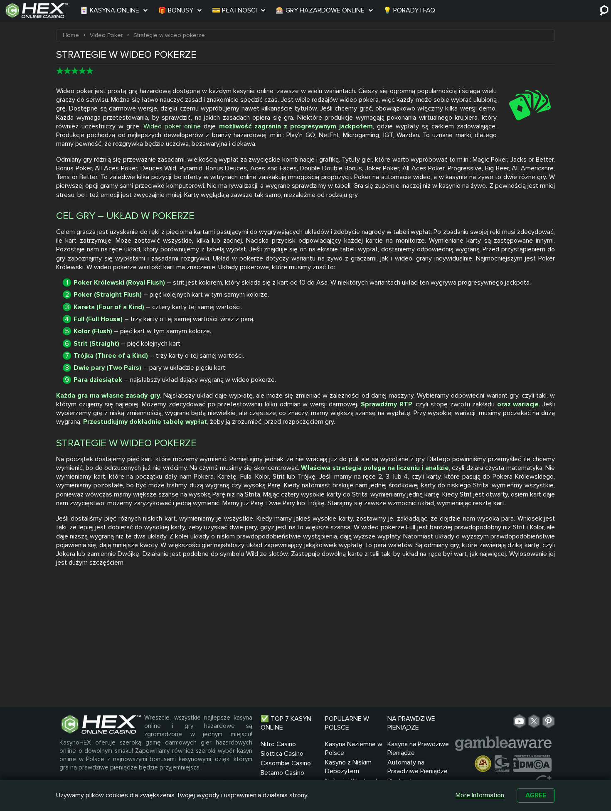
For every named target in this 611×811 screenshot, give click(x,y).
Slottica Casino (282, 754)
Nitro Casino (278, 744)
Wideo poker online (172, 126)
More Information (480, 795)
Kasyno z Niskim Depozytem (348, 766)
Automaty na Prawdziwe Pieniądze (417, 766)
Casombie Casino (286, 763)
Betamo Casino (282, 773)
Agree (535, 795)
